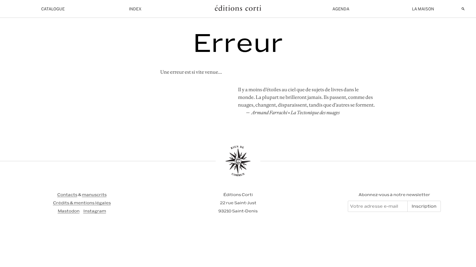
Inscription (424, 206)
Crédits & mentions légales (82, 203)
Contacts (67, 195)
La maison (423, 9)
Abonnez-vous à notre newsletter (394, 195)
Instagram (94, 211)
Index (135, 9)
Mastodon (69, 211)
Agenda (340, 9)
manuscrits (94, 195)
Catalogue (53, 9)
